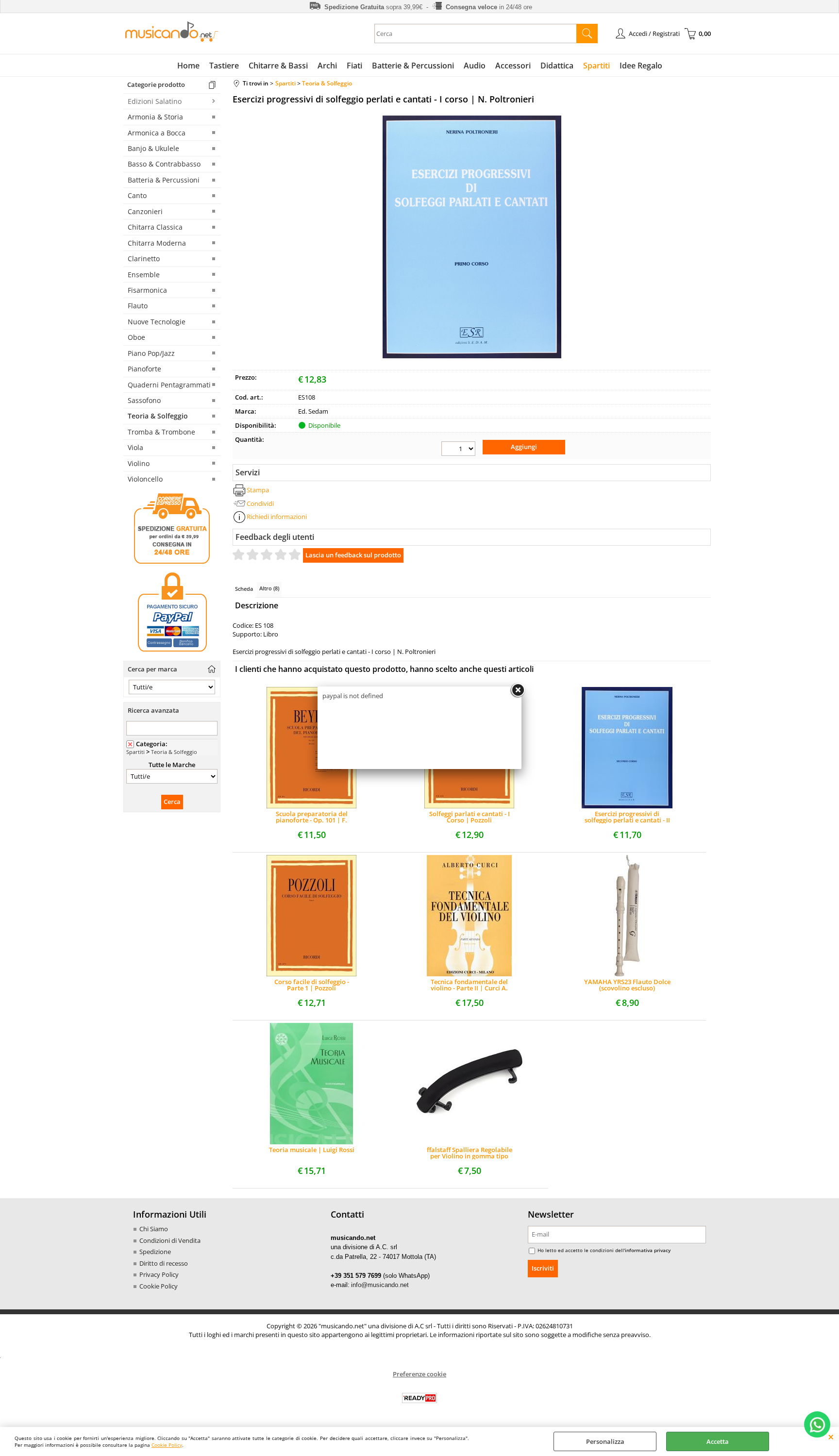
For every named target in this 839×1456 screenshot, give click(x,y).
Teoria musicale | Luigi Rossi (311, 1150)
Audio (475, 65)
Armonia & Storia (155, 116)
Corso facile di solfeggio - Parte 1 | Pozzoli (311, 985)
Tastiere (224, 65)
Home (188, 65)
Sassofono (144, 400)
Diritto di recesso (163, 1263)
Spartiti (596, 65)
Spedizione (155, 1251)
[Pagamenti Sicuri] (172, 651)
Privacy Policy (159, 1274)
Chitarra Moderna (157, 243)
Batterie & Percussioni (413, 65)
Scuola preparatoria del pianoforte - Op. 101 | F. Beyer (312, 817)
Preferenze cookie (419, 1374)
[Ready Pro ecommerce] (419, 1398)
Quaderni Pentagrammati (169, 384)
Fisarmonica (147, 290)
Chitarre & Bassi (278, 65)
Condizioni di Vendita (170, 1240)
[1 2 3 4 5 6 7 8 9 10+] (458, 448)
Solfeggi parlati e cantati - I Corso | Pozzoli (469, 817)
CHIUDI (831, 1436)
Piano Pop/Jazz (151, 353)
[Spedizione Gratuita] (172, 562)
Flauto (138, 305)
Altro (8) (269, 588)
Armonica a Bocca (156, 132)
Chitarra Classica (155, 227)
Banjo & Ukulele (153, 148)
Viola (135, 447)
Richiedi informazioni (277, 516)
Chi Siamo (153, 1228)
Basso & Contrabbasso (164, 163)
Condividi (260, 503)
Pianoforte (144, 368)
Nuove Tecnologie (156, 321)
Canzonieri (145, 211)
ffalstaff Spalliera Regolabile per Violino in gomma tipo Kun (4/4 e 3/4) (469, 1153)
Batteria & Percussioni (164, 179)
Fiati (354, 65)
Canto (137, 195)
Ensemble (144, 274)
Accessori (513, 65)
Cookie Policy (166, 1444)
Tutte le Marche (172, 764)
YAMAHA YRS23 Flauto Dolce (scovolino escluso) (627, 985)
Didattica (556, 65)
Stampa (258, 489)
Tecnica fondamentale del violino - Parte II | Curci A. (469, 985)
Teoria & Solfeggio (158, 415)
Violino (139, 463)
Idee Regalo (641, 65)
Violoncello (145, 479)
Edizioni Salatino (155, 101)
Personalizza (605, 1441)
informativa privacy (648, 1250)
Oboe (136, 337)
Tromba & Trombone (161, 431)
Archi (327, 65)
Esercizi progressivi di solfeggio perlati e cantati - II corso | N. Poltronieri (627, 817)
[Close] (517, 690)
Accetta (717, 1441)
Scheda (244, 588)
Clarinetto (144, 258)
